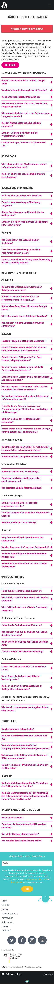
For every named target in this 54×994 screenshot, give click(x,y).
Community (7, 918)
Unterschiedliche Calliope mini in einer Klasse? (24, 456)
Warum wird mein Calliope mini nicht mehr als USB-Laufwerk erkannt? (24, 757)
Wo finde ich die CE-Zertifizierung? (18, 522)
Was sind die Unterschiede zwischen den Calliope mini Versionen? (21, 288)
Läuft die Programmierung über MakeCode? (23, 341)
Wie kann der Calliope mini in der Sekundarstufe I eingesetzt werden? (25, 115)
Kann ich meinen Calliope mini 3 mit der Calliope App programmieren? (25, 378)
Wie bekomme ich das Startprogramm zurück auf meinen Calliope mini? (24, 166)
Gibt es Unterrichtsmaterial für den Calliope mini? (23, 82)
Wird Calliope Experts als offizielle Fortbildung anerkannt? (24, 609)
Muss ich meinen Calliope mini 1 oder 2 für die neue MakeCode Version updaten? (24, 388)
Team (4, 900)
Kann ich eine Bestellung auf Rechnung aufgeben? (20, 204)
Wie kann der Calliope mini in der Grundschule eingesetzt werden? (24, 105)
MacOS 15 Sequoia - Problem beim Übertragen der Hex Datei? (24, 766)
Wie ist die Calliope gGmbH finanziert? (20, 834)
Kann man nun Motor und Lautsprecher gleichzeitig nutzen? (20, 480)
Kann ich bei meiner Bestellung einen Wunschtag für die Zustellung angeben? (25, 261)
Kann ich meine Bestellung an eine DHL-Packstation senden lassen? (21, 251)
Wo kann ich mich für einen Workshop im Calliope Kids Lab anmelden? (21, 687)
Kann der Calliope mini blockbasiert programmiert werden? (19, 504)
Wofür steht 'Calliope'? (12, 817)
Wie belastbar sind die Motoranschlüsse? (21, 488)
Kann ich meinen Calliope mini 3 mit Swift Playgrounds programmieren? (22, 368)
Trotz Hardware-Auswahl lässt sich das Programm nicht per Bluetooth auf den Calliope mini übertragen (24, 409)
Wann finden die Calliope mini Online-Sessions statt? (24, 643)
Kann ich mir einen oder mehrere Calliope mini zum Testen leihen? (24, 223)
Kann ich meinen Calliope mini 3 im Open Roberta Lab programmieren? (21, 359)
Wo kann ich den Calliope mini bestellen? (21, 195)
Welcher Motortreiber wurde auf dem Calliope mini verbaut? (24, 565)
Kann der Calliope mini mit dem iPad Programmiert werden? (19, 134)
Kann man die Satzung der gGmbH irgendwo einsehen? (23, 826)
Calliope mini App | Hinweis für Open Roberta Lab (23, 144)
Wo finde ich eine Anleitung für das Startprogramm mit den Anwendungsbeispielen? (25, 747)
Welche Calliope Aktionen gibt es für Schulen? (24, 90)
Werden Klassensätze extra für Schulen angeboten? (21, 124)
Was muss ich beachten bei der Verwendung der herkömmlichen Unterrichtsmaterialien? (25, 448)
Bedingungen (17, 882)
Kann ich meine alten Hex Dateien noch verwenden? (20, 420)
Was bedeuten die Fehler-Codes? (17, 729)
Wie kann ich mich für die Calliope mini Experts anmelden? (24, 599)
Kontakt (5, 905)
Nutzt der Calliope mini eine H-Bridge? (20, 471)
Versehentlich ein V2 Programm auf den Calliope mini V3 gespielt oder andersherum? (25, 430)
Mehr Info (10, 65)
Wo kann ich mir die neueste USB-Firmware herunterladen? (23, 175)
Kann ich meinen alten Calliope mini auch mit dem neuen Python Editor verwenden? (23, 349)
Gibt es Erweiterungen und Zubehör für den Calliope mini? (22, 214)
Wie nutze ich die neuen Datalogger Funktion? (24, 316)
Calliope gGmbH (15, 974)
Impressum (48, 974)
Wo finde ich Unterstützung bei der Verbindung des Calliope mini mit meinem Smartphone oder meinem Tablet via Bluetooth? (25, 796)
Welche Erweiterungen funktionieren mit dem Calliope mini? (24, 555)
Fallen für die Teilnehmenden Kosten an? (21, 591)
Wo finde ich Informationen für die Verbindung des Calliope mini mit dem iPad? (24, 785)
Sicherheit (6, 930)
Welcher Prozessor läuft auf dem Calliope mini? (25, 547)
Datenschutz (7, 922)
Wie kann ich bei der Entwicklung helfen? (21, 840)
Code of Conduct (9, 913)
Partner (4, 909)
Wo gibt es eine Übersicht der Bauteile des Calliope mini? (22, 539)
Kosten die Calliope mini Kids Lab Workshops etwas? (23, 668)
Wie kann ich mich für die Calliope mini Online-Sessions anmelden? (24, 633)
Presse (4, 926)
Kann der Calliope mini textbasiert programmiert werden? (25, 514)
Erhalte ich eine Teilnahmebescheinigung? (22, 651)
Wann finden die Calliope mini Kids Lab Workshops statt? (20, 678)
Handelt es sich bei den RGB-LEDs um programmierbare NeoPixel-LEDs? (20, 298)
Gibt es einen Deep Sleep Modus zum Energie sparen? (24, 308)
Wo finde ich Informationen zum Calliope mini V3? (24, 737)
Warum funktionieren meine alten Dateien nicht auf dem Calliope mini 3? (24, 398)
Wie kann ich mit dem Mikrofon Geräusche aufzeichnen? (22, 324)
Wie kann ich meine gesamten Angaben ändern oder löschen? (25, 709)
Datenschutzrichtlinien (37, 879)
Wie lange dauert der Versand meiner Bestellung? (20, 241)
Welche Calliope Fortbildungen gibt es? (20, 97)
